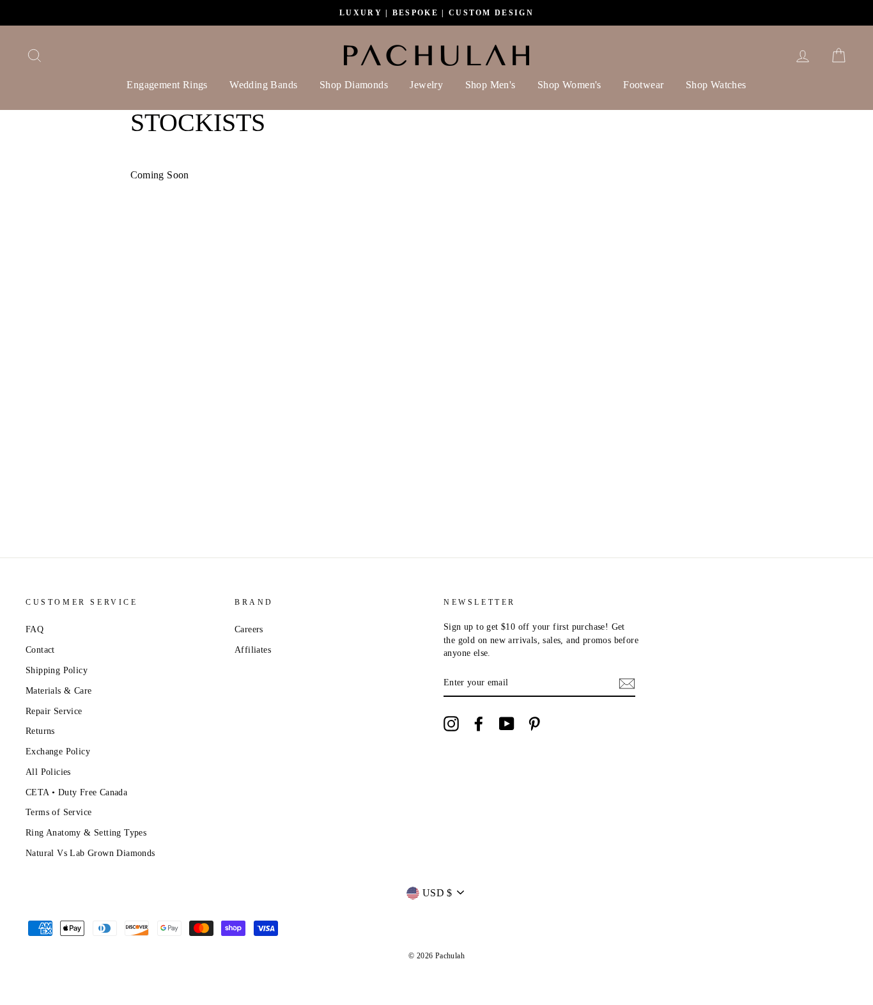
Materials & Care (58, 691)
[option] (436, 12)
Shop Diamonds (354, 84)
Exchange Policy (58, 751)
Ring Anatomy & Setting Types (86, 833)
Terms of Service (58, 812)
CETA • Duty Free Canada (76, 792)
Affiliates (253, 650)
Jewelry (426, 84)
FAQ (34, 629)
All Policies (48, 772)
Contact (40, 650)
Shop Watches (716, 84)
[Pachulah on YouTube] (506, 723)
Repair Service (54, 711)
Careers (249, 629)
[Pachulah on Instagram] (451, 723)
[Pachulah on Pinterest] (534, 723)
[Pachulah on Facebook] (478, 723)
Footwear (643, 84)
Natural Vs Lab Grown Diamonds (90, 853)
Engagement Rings (167, 84)
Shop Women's (569, 84)
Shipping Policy (57, 670)
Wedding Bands (263, 84)
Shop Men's (490, 84)
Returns (40, 731)
